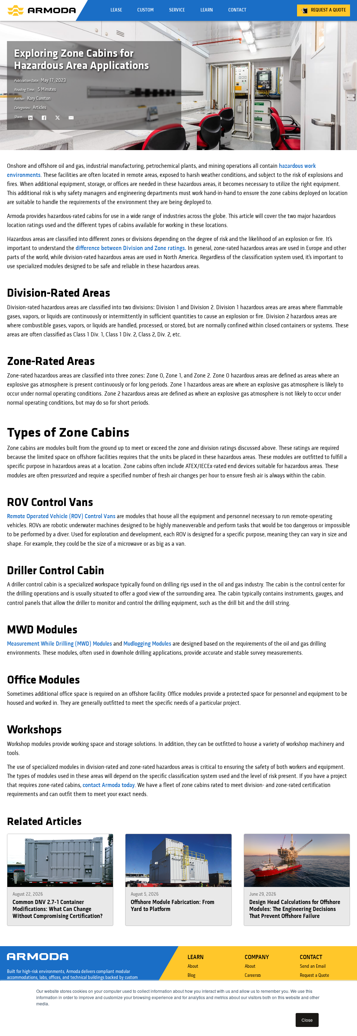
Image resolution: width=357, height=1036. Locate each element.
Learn (206, 10)
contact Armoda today (109, 785)
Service (177, 10)
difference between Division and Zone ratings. (131, 248)
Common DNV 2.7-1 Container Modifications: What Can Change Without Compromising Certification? (57, 909)
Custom (145, 10)
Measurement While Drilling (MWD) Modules (59, 644)
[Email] (71, 117)
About (193, 966)
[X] (57, 117)
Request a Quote (328, 10)
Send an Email (313, 966)
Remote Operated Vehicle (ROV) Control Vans (61, 516)
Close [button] (307, 1020)
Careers (251, 975)
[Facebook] (44, 117)
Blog (191, 975)
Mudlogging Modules (147, 644)
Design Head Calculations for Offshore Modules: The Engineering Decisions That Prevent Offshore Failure (294, 909)
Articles (39, 108)
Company (257, 957)
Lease (116, 10)
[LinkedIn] (30, 117)
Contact (237, 10)
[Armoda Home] (41, 10)
